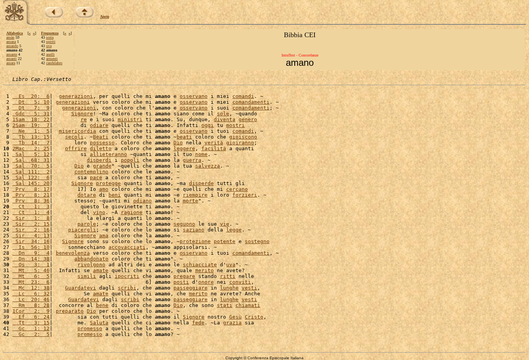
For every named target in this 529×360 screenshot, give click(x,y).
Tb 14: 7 (31, 143)
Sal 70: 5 (31, 166)
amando (12, 46)
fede (198, 323)
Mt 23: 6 (31, 282)
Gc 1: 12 (31, 328)
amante (11, 54)
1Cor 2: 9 (31, 311)
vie (224, 224)
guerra (192, 160)
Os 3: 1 (31, 264)
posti (181, 282)
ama (103, 235)
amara (10, 63)
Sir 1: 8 (31, 218)
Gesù (235, 317)
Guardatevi (80, 288)
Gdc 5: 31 (31, 114)
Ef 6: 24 (31, 317)
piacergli (82, 230)
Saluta (99, 323)
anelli (50, 54)
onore (206, 282)
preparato (70, 311)
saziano (193, 230)
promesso (89, 328)
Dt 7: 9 (31, 108)
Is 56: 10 (31, 247)
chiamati (247, 305)
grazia (232, 323)
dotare (86, 195)
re (84, 119)
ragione (132, 212)
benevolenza (73, 253)
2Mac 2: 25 (31, 148)
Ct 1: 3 (31, 206)
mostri (235, 125)
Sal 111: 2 (31, 172)
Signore (82, 114)
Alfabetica (14, 33)
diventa (224, 119)
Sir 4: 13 (31, 235)
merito (204, 270)
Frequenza (49, 33)
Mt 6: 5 (31, 276)
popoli (130, 160)
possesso (102, 143)
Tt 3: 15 (31, 323)
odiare (99, 125)
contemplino (91, 172)
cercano (237, 189)
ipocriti (127, 276)
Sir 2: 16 (31, 230)
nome (201, 154)
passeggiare (190, 288)
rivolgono (91, 264)
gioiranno (240, 143)
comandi (243, 96)
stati (224, 305)
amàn (10, 37)
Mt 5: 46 (31, 270)
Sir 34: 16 (31, 241)
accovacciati (127, 247)
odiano (142, 201)
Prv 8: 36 (31, 201)
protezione (195, 241)
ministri (130, 119)
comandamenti (251, 102)
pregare (184, 276)
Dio (178, 143)
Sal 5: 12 (31, 154)
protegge (108, 183)
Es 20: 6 (31, 96)
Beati (100, 137)
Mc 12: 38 (31, 288)
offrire (76, 148)
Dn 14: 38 (31, 259)
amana (11, 41)
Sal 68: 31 (31, 160)
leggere (184, 148)
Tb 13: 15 (31, 137)
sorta (49, 37)
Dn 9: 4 (31, 253)
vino (99, 212)
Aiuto (104, 16)
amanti (11, 59)
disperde (201, 183)
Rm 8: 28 (31, 305)
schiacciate (200, 264)
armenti (52, 59)
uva (49, 46)
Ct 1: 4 (31, 212)
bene (102, 305)
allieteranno (108, 154)
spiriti (50, 41)
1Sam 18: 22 (31, 119)
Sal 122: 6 (31, 177)
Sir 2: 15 (31, 224)
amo (103, 189)
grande (102, 166)
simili (86, 276)
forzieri (244, 195)
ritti (227, 276)
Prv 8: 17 (31, 189)
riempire (195, 195)
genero (248, 119)
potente (224, 241)
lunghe (229, 288)
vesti (249, 288)
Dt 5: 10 (31, 102)
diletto (101, 148)
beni (114, 195)
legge (234, 230)
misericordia (77, 131)
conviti (240, 282)
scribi (127, 288)
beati (184, 137)
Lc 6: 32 (31, 294)
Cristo (254, 317)
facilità (213, 148)
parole (86, 224)
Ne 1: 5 (31, 131)
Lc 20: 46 (31, 299)
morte (190, 201)
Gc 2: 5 (31, 334)
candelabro (54, 63)
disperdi (99, 160)
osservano (194, 96)
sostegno (257, 241)
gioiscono (243, 137)
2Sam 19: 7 (31, 125)
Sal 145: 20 (31, 183)
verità (213, 143)
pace (96, 177)
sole (223, 114)
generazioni (76, 96)
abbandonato (91, 259)
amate (100, 270)
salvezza (207, 166)
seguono (184, 224)
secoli (74, 137)
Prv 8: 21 (31, 195)
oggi (207, 125)
